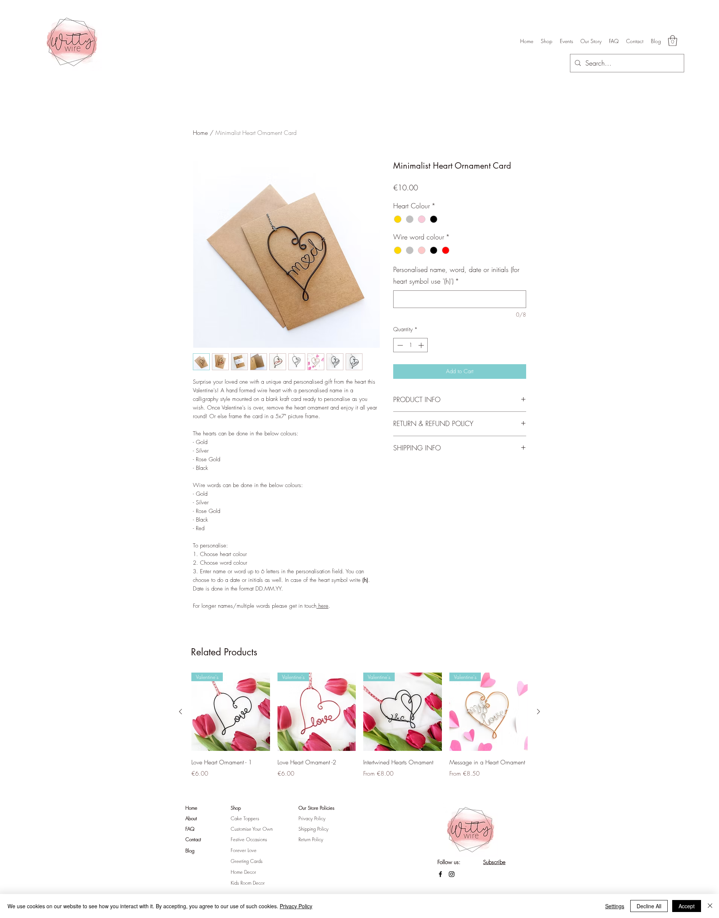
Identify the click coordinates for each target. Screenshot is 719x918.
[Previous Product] (180, 711)
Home (200, 133)
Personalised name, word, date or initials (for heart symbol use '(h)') (456, 275)
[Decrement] (399, 345)
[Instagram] (451, 874)
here (322, 606)
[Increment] (422, 345)
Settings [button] (614, 906)
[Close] (710, 906)
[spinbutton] (410, 345)
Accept (687, 906)
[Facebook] (440, 874)
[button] (672, 40)
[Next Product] (538, 711)
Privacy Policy (296, 906)
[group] (359, 730)
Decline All (649, 906)
